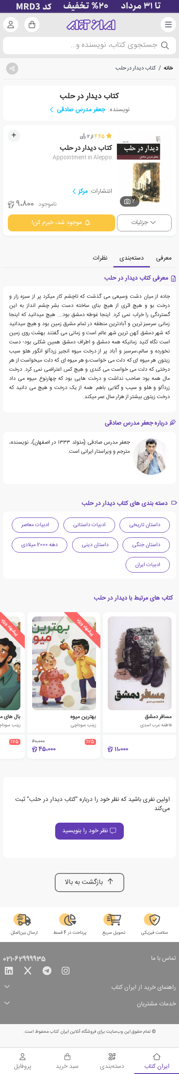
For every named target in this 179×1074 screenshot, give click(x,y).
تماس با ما (163, 959)
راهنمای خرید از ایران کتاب (143, 987)
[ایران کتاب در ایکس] (27, 972)
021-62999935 (24, 959)
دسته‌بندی (131, 258)
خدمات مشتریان (156, 1004)
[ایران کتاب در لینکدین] (8, 972)
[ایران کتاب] (91, 25)
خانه (168, 68)
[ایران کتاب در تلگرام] (47, 972)
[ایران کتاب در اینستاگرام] (65, 972)
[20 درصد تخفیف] (89, 6)
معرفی (164, 258)
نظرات (100, 258)
